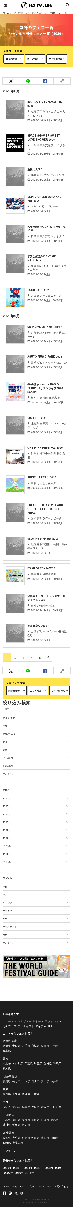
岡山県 (16, 1120)
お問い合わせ (61, 1186)
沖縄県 (35, 1137)
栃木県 (7, 1068)
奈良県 (35, 1107)
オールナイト (10, 926)
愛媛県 (16, 1124)
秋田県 (45, 1045)
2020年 (8, 1172)
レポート (38, 1021)
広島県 (7, 1120)
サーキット (8, 910)
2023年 (38, 1168)
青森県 (16, 1045)
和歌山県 (56, 1107)
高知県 (26, 1124)
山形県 (55, 1045)
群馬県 (57, 1063)
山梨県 (26, 1081)
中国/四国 (8, 1115)
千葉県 (29, 1063)
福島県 (7, 1050)
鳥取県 (35, 1120)
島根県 (26, 1120)
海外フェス (9, 1026)
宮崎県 (26, 1137)
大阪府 (7, 1107)
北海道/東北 (10, 1040)
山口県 (45, 1120)
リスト (52, 1026)
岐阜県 (26, 1094)
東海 (5, 1089)
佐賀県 (7, 1137)
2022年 (49, 1168)
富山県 (45, 1081)
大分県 (16, 1137)
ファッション (53, 1021)
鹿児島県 (17, 1142)
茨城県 (48, 1063)
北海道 (7, 1045)
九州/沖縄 (8, 1132)
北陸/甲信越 (10, 1076)
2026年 (7, 1168)
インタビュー (23, 1021)
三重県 (35, 1094)
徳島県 (55, 1120)
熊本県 (45, 1137)
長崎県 (7, 1142)
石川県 (35, 1081)
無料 (5, 934)
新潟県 (7, 1081)
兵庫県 (26, 1107)
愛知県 (16, 1094)
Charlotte (44, 1202)
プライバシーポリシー (40, 1186)
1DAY (6, 918)
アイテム (40, 1026)
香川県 (7, 1124)
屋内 (5, 894)
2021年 (59, 1168)
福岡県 (55, 1137)
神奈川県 (17, 1063)
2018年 (29, 1172)
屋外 (5, 886)
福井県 (55, 1081)
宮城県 (35, 1045)
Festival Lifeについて (14, 1186)
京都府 (16, 1107)
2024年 (28, 1168)
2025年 (17, 1168)
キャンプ (7, 902)
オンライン (8, 773)
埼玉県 (38, 1063)
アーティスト (26, 1026)
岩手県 (26, 1045)
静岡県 (7, 1094)
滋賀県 (45, 1107)
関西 (5, 1102)
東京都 (7, 1063)
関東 (5, 1058)
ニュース (8, 1021)
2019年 (19, 1172)
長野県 (16, 1081)
